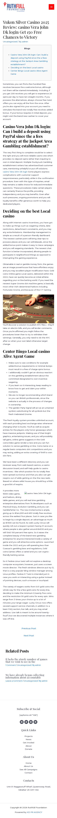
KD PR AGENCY (34, 812)
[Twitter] (26, 722)
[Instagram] (31, 722)
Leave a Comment (14, 681)
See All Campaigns (28, 769)
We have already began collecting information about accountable (25, 676)
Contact (28, 773)
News (28, 739)
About (29, 746)
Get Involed (28, 742)
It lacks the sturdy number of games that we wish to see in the (26, 660)
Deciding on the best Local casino (27, 67)
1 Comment (11, 665)
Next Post (29, 635)
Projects (28, 736)
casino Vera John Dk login (15, 172)
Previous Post (29, 628)
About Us (28, 766)
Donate (28, 749)
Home (29, 763)
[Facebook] (22, 722)
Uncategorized (10, 41)
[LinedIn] (35, 722)
